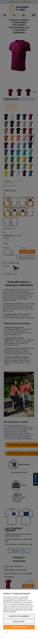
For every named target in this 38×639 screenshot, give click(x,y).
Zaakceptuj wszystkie (19, 627)
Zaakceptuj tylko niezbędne (19, 616)
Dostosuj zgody (19, 621)
